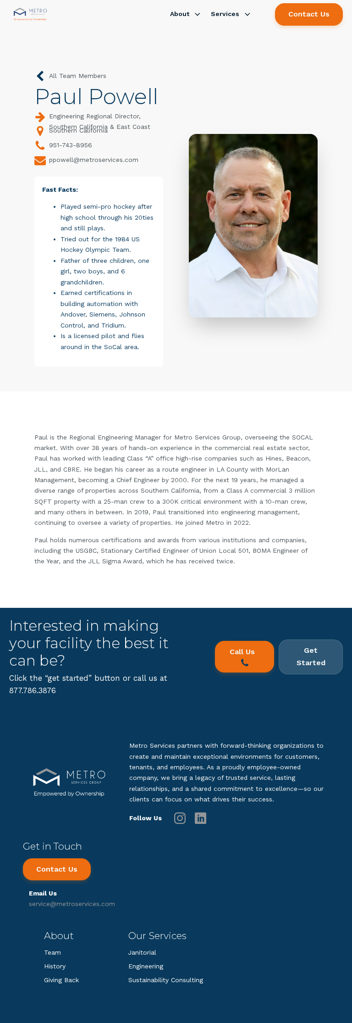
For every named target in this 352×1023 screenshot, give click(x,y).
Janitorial (142, 952)
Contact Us (309, 14)
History (55, 966)
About (179, 13)
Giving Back (61, 980)
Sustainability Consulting (165, 980)
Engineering (145, 966)
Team (52, 952)
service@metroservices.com (72, 903)
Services (225, 13)
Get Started (311, 656)
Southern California (78, 130)
